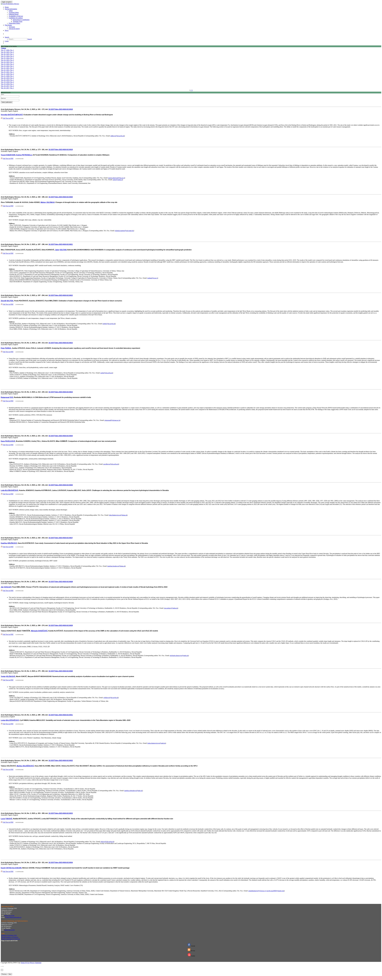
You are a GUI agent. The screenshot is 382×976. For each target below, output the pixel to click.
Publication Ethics (14, 23)
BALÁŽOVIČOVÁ (12, 720)
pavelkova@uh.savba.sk (111, 464)
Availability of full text (16, 16)
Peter (3, 348)
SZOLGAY (7, 587)
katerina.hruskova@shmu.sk (116, 566)
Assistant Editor (14, 12)
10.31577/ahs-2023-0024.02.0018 (61, 109)
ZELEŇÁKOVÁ (28, 766)
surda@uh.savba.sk (106, 373)
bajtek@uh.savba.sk (109, 324)
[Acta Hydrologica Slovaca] (10, 4)
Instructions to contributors (21, 20)
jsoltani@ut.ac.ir (152, 278)
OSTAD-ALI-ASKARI (13, 868)
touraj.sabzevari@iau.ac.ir (116, 178)
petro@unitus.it (117, 179)
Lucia (3, 819)
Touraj (3, 155)
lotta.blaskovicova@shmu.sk (118, 515)
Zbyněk (3, 301)
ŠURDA (8, 348)
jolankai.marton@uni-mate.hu (124, 230)
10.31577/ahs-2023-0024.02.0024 (61, 392)
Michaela (34, 631)
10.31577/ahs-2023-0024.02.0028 (61, 581)
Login (7, 41)
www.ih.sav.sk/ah (9, 915)
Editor (11, 11)
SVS (11, 397)
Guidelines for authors (16, 18)
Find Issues (8, 25)
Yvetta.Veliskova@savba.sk (13, 917)
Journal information (11, 9)
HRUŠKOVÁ (12, 543)
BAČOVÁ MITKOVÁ (15, 115)
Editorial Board (13, 14)
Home (7, 7)
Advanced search (14, 28)
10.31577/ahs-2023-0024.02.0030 (61, 671)
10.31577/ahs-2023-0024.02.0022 (61, 295)
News (6, 30)
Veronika (4, 115)
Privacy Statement (35, 963)
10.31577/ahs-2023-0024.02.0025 (61, 436)
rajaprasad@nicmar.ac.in (112, 420)
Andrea (19, 155)
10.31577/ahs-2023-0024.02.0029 (61, 625)
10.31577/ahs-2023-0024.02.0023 (61, 343)
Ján (2, 587)
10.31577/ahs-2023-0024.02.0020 (61, 197)
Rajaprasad (5, 397)
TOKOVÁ (8, 819)
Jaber (57, 250)
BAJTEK (10, 301)
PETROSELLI (27, 155)
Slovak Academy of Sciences (9, 937)
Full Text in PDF (8, 118)
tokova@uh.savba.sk (107, 841)
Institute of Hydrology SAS (9, 935)
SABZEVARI (10, 155)
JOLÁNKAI (50, 202)
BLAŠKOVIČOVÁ (11, 490)
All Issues (12, 27)
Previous (4, 974)
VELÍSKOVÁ (10, 676)
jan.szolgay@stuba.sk (171, 608)
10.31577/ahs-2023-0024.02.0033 (61, 813)
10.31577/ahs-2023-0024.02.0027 (61, 538)
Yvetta (3, 676)
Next (10, 974)
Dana (3, 441)
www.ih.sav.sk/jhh (9, 930)
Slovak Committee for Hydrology (10, 939)
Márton (43, 202)
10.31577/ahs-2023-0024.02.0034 (61, 862)
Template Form (17, 21)
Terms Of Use (25, 963)
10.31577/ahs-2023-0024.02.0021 (61, 244)
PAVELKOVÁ (10, 441)
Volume (3, 48)
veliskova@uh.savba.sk (110, 697)
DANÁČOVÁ (43, 631)
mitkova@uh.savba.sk (117, 136)
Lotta (3, 490)
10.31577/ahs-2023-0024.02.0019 (61, 149)
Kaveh (3, 868)
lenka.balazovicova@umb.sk (156, 743)
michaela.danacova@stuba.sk (179, 655)
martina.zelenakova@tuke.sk (133, 790)
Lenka (3, 720)
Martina (19, 766)
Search (7, 37)
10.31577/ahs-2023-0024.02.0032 (61, 760)
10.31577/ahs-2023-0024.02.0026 (61, 485)
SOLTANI (63, 250)
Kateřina (4, 543)
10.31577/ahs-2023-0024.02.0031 (61, 715)
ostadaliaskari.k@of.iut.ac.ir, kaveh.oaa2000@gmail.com (266, 891)
